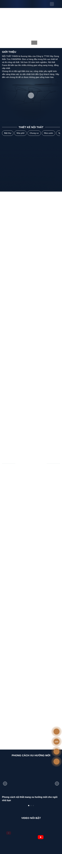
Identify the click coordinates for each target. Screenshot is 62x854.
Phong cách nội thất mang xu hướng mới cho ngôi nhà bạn (29, 799)
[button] (28, 805)
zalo (56, 741)
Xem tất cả (30, 451)
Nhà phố (20, 133)
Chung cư (34, 133)
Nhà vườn (48, 133)
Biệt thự (7, 133)
